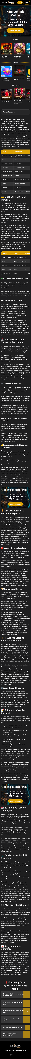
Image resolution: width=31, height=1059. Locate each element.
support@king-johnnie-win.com (15, 1050)
